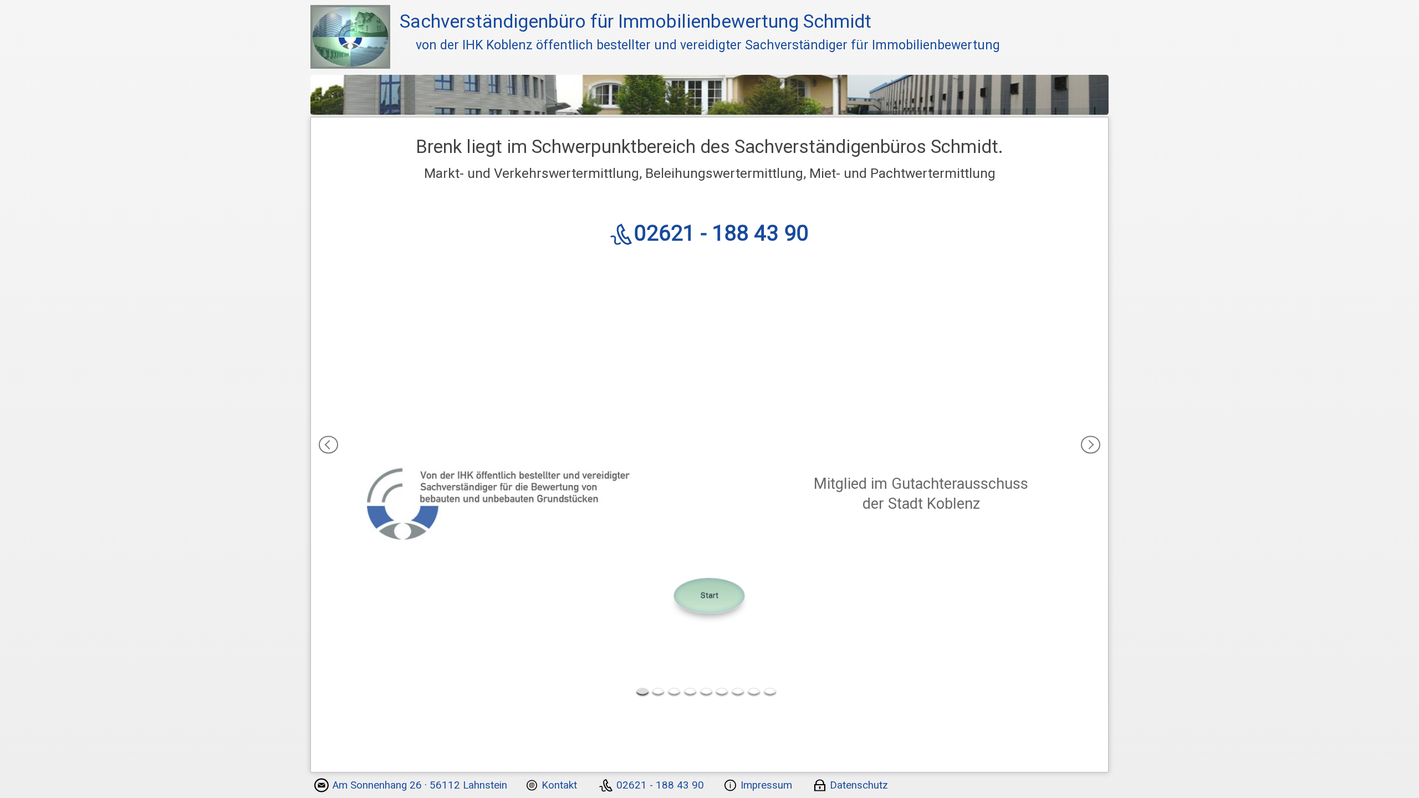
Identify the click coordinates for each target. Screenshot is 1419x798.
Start (709, 595)
